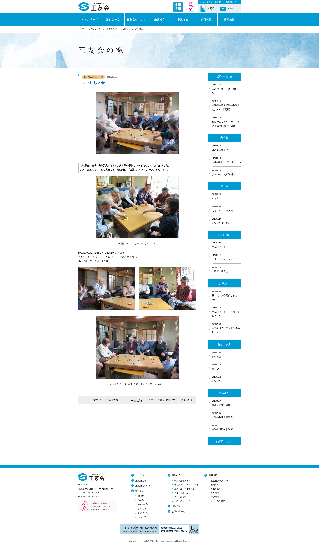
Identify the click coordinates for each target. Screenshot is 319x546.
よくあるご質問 (218, 501)
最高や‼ (216, 367)
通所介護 (186, 489)
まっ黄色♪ (217, 354)
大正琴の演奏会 (220, 269)
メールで (231, 8)
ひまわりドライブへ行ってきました (226, 312)
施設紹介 (139, 491)
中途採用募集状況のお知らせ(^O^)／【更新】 (226, 105)
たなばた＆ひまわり (222, 221)
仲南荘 (141, 500)
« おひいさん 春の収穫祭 (104, 400)
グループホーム (181, 493)
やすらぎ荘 (143, 504)
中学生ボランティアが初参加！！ (226, 328)
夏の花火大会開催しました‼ (224, 295)
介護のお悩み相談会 (222, 415)
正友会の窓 (140, 480)
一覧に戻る (137, 400)
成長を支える (217, 489)
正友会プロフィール (220, 481)
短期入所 (187, 485)
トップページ (141, 475)
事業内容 (176, 475)
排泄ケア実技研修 (221, 403)
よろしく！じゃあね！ (223, 208)
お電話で (211, 8)
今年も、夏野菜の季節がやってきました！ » (171, 400)
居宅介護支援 (180, 497)
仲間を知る (216, 485)
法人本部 (142, 517)
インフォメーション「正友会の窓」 (103, 29)
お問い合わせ (178, 511)
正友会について (143, 486)
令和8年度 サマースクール (226, 160)
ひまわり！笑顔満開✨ (224, 172)
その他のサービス (182, 501)
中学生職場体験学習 (222, 427)
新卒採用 (215, 493)
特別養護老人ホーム (183, 481)
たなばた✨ (218, 379)
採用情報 (213, 475)
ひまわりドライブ (221, 245)
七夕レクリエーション (223, 257)
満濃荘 (141, 496)
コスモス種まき (220, 148)
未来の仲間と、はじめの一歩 (226, 89)
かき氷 (216, 196)
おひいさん (126, 29)
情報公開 (176, 506)
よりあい (142, 508)
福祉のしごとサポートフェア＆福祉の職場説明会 (226, 122)
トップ (81, 29)
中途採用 (215, 497)
